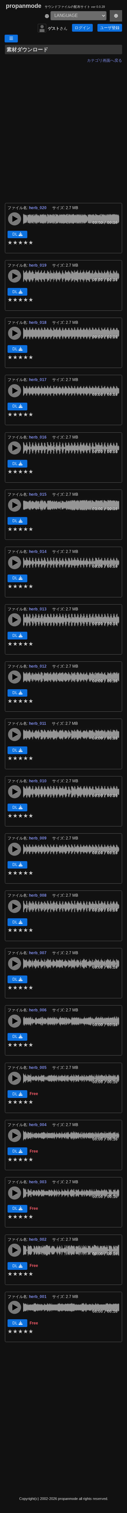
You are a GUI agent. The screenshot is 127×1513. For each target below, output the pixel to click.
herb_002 (38, 1239)
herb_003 (38, 1182)
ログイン (82, 27)
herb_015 (38, 494)
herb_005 (38, 1067)
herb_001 (38, 1296)
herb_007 (38, 953)
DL (15, 234)
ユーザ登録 (110, 27)
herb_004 (38, 1124)
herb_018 (38, 322)
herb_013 (38, 609)
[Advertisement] (63, 129)
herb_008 (38, 895)
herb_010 (38, 781)
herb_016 (38, 437)
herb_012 (38, 666)
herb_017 (38, 379)
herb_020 (38, 208)
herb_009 (38, 838)
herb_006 (38, 1010)
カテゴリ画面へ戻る (104, 60)
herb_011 (38, 723)
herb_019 (38, 265)
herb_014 (38, 551)
